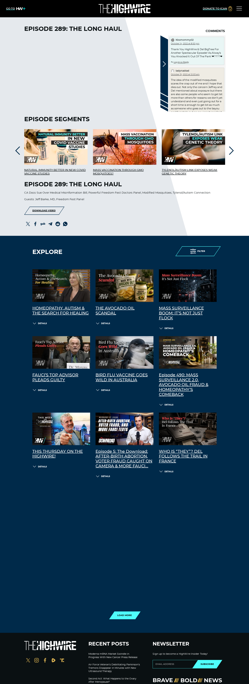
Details (42, 323)
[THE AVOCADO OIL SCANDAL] (124, 285)
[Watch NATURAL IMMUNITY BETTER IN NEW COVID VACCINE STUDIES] (56, 147)
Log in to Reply (181, 62)
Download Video (44, 210)
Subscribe (207, 664)
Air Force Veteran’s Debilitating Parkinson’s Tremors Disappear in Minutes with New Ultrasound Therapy (114, 667)
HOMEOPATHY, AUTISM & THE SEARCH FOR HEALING (60, 310)
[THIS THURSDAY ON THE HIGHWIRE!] (61, 429)
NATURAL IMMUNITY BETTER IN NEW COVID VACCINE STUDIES (55, 172)
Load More (124, 615)
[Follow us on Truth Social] (62, 660)
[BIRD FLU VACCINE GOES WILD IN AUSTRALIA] (124, 352)
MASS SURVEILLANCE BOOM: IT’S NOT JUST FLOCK (181, 313)
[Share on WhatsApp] (65, 224)
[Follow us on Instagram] (36, 661)
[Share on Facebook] (35, 224)
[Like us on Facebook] (45, 661)
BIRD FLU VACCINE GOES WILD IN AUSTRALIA (122, 377)
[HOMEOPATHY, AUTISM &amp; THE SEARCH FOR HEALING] (61, 285)
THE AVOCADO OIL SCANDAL (115, 310)
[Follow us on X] (28, 661)
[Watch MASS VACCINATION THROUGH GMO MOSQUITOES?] (124, 147)
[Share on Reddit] (57, 224)
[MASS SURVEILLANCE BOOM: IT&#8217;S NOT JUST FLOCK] (188, 285)
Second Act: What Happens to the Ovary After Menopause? (112, 680)
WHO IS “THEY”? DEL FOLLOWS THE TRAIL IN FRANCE (183, 456)
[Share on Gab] (43, 224)
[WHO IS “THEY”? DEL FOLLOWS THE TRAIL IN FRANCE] (188, 429)
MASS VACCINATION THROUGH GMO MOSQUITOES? (118, 172)
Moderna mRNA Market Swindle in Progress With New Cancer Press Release (112, 656)
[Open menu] (239, 8)
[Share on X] (28, 224)
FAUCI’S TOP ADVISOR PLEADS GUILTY (55, 377)
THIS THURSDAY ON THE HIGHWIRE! (57, 454)
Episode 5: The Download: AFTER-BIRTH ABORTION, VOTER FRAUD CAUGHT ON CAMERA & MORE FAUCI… (124, 459)
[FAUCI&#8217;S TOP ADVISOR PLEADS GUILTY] (61, 352)
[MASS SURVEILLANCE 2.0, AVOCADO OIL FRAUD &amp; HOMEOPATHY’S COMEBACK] (188, 352)
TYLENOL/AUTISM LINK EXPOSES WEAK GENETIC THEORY (189, 172)
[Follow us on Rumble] (53, 660)
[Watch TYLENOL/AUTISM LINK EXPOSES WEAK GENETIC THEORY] (193, 147)
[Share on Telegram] (50, 224)
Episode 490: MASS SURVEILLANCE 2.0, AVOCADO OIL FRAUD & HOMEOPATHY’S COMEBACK (183, 385)
